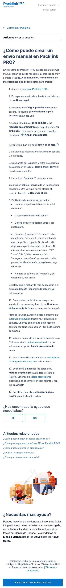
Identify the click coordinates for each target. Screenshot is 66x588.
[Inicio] (14, 4)
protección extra (35, 342)
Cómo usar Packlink (18, 28)
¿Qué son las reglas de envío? (18, 452)
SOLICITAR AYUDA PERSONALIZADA (33, 582)
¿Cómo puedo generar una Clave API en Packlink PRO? (31, 443)
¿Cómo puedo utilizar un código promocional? (26, 438)
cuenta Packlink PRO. (36, 89)
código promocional (40, 376)
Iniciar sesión (49, 9)
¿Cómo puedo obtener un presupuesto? (23, 447)
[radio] (13, 418)
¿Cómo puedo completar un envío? (21, 457)
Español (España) (47, 5)
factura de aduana (20, 318)
